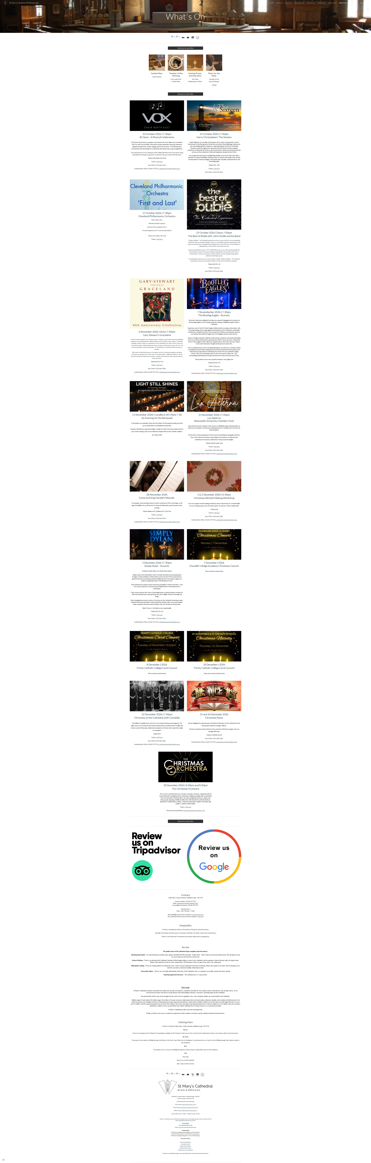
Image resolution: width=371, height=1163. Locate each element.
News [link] (288, 3)
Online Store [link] (321, 3)
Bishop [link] (279, 3)
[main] (185, 16)
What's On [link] (342, 3)
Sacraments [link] (298, 3)
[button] (368, 2)
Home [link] (272, 3)
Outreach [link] (331, 3)
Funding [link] (362, 3)
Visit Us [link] (353, 3)
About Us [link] (310, 3)
